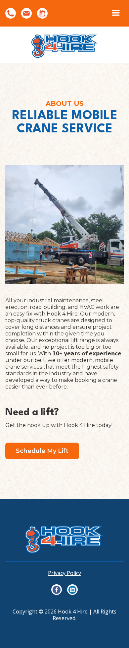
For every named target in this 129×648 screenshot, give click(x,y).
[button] (116, 13)
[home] (64, 45)
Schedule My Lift (42, 451)
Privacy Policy (64, 573)
